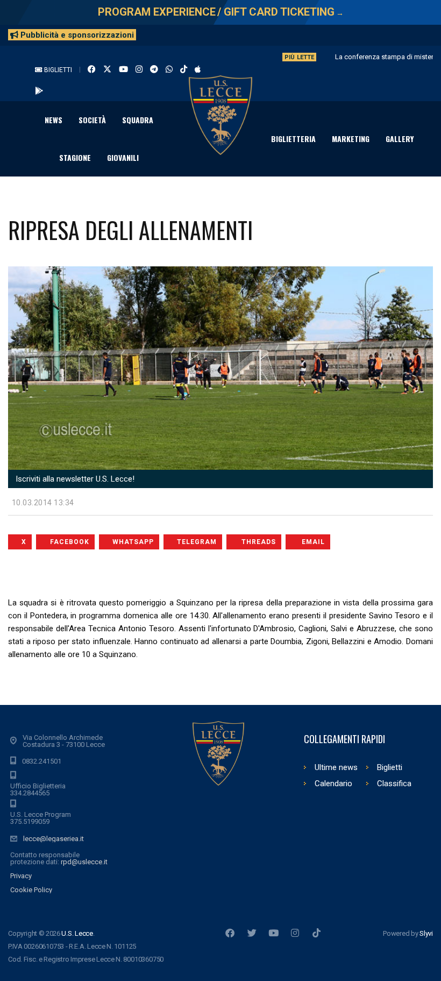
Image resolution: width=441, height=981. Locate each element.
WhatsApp (133, 542)
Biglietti (57, 70)
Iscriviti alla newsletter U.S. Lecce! (73, 479)
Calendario (333, 783)
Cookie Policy (31, 890)
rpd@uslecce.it (84, 862)
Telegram (197, 542)
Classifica (394, 783)
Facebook (69, 542)
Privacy (21, 876)
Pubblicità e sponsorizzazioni (76, 35)
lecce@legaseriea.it (53, 839)
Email (313, 542)
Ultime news (336, 767)
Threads (258, 542)
